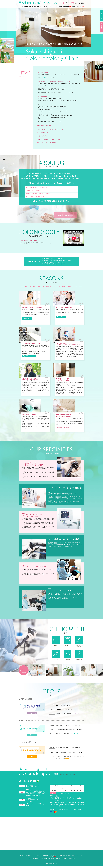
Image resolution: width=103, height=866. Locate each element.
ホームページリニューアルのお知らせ (48, 142)
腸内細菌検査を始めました (45, 96)
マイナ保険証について (44, 132)
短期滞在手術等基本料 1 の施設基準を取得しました (51, 139)
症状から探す (59, 6)
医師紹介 (26, 6)
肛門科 (55, 645)
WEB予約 (27, 318)
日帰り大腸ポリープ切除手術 (79, 646)
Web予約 (101, 16)
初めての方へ (46, 6)
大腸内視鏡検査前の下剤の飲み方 (68, 804)
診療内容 (39, 6)
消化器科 (68, 659)
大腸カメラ (67, 645)
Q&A (78, 6)
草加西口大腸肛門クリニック (52, 863)
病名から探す (52, 6)
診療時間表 (101, 28)
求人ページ (44, 77)
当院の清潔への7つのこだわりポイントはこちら (68, 427)
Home (22, 6)
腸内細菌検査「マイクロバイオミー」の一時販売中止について (54, 81)
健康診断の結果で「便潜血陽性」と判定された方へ (51, 129)
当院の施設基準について (44, 136)
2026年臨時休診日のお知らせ (46, 125)
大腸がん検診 (79, 659)
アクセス (74, 6)
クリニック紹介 (32, 6)
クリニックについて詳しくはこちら (23, 670)
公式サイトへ (32, 713)
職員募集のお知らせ (43, 72)
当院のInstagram (29, 356)
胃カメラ (56, 659)
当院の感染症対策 (63, 215)
